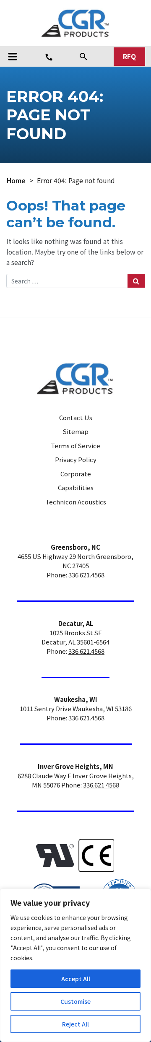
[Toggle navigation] (12, 56)
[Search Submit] (136, 281)
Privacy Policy (75, 459)
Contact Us (75, 417)
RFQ (129, 56)
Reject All (75, 1024)
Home (16, 180)
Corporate (75, 473)
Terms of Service (75, 445)
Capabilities (76, 487)
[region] (75, 965)
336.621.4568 (86, 574)
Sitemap (76, 431)
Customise (75, 1001)
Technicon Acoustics (75, 501)
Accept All (75, 978)
